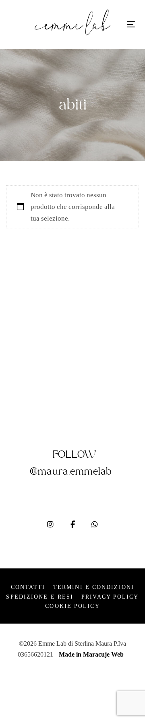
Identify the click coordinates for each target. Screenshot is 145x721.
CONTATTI (28, 587)
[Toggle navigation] (131, 24)
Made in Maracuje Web (91, 654)
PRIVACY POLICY (110, 597)
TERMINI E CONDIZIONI (93, 587)
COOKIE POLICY (72, 606)
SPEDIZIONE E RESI (39, 597)
